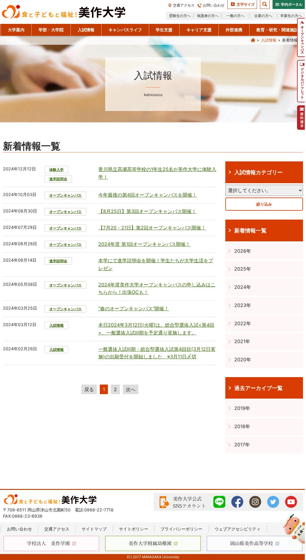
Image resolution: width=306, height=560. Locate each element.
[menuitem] (301, 37)
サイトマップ (94, 528)
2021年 (242, 341)
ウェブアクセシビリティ (238, 528)
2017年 (242, 445)
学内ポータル (291, 4)
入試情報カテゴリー (258, 172)
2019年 (242, 408)
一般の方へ (235, 15)
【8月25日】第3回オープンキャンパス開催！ (147, 211)
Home (252, 40)
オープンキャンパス (65, 195)
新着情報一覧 (250, 230)
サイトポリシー (133, 528)
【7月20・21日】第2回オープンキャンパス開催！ (152, 228)
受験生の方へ (180, 15)
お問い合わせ (213, 5)
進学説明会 (58, 179)
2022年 (242, 323)
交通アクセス (184, 5)
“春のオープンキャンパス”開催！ (133, 308)
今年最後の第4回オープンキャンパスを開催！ (147, 195)
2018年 (242, 426)
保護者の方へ (207, 15)
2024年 (242, 287)
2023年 (242, 305)
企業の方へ (263, 15)
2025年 (242, 269)
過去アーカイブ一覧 (258, 388)
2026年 (242, 251)
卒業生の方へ (291, 15)
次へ (130, 389)
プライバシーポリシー (181, 528)
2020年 (242, 359)
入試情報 (268, 40)
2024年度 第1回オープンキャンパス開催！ (144, 244)
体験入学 (56, 169)
